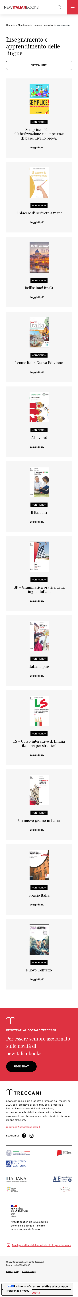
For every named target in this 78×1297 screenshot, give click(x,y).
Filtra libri (39, 65)
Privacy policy (12, 1271)
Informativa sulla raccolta (22, 1292)
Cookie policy (29, 1271)
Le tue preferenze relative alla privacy (41, 1286)
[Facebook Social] (24, 1135)
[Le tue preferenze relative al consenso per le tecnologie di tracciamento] (17, 1290)
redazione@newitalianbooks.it (23, 1127)
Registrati (21, 1066)
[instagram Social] (31, 1135)
